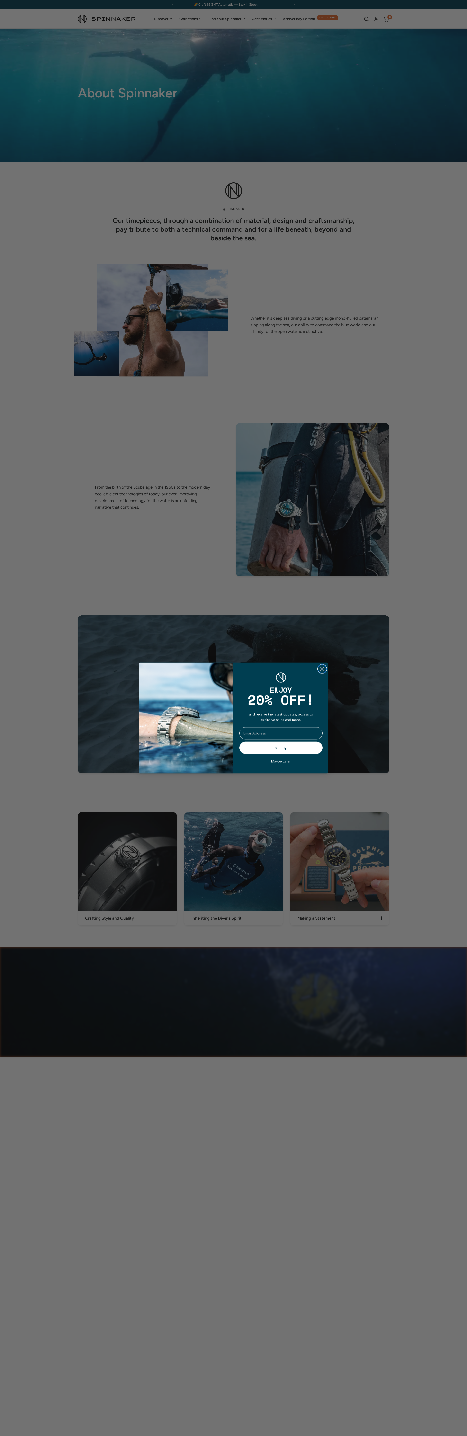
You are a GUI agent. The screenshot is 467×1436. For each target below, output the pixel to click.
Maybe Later (281, 761)
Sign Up (281, 748)
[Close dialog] (322, 669)
